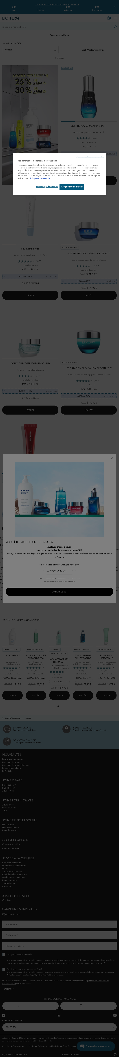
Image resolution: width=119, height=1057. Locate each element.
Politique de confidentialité (40, 178)
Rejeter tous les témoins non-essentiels (90, 157)
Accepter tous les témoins (72, 187)
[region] (59, 174)
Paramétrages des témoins (47, 187)
